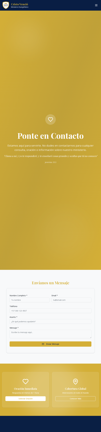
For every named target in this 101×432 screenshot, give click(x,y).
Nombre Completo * (18, 295)
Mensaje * (14, 328)
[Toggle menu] (96, 5)
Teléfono (13, 306)
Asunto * (13, 317)
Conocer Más (75, 398)
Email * (55, 295)
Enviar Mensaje (52, 344)
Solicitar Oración (26, 398)
